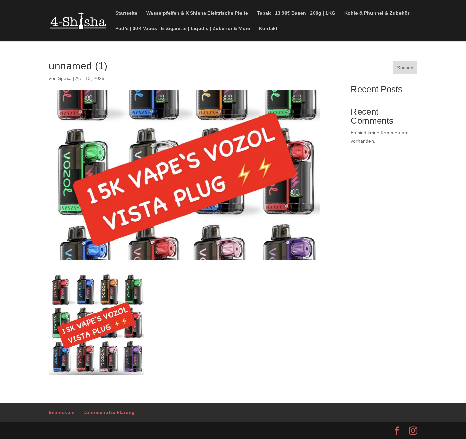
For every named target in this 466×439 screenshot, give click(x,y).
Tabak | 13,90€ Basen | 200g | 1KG (296, 13)
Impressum (61, 412)
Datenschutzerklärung (109, 412)
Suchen (405, 67)
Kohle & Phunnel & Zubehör (376, 13)
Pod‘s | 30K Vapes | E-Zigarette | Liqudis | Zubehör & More (182, 28)
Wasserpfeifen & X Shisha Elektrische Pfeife (197, 13)
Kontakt (268, 28)
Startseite (126, 13)
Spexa (65, 78)
